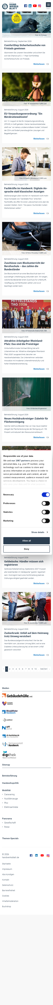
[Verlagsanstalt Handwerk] (26, 744)
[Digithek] (26, 754)
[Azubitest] (26, 720)
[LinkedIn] (30, 5)
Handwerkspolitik (10, 783)
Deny (26, 549)
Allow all (26, 540)
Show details (37, 532)
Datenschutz (7, 885)
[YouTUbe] (35, 5)
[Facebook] (25, 5)
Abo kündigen (8, 874)
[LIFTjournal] (26, 728)
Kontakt (5, 880)
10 (35, 669)
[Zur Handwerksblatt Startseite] (10, 6)
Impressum (7, 869)
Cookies (5, 896)
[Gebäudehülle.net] (26, 695)
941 (46, 669)
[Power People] (26, 703)
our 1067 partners (20, 460)
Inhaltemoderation (10, 901)
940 (42, 669)
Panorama (7, 818)
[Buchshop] (26, 736)
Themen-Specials (10, 838)
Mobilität (6, 790)
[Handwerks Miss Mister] (26, 712)
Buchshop (6, 906)
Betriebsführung (9, 775)
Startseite (6, 864)
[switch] (46, 503)
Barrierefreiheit (8, 890)
